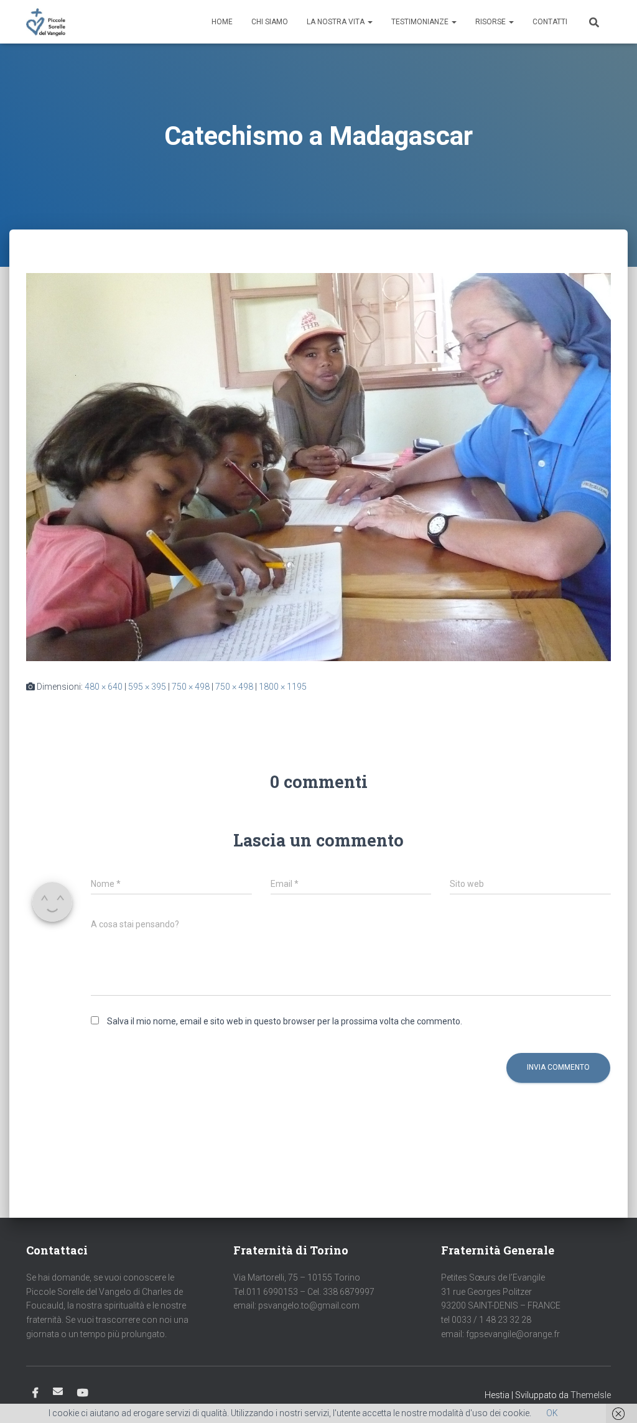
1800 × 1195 (283, 687)
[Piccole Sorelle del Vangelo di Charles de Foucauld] (46, 21)
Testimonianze (420, 21)
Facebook (35, 1393)
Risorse (491, 21)
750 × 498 (191, 687)
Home (222, 21)
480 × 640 (104, 687)
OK (552, 1413)
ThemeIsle (590, 1395)
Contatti (549, 21)
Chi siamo (269, 21)
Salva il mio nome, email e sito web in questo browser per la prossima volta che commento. (284, 1021)
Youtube (83, 1393)
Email (58, 1391)
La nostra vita (336, 21)
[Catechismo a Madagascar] (318, 466)
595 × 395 (147, 687)
